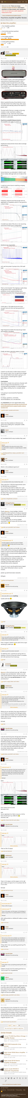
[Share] (24, 58)
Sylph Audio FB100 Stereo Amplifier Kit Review (12, 1061)
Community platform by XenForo (13, 1094)
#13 (26, 764)
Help (24, 1090)
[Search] (26, 1)
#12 (26, 734)
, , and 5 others (11, 681)
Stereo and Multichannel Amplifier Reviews (17, 1039)
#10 (26, 669)
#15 (26, 861)
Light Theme (5, 1087)
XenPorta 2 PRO (4, 1096)
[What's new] (23, 1)
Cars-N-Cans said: (6, 903)
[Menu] (2, 1)
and (8, 580)
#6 (26, 508)
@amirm (7, 511)
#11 (26, 691)
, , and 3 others (13, 453)
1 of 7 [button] (9, 1025)
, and (10, 498)
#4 (26, 464)
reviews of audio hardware (10, 7)
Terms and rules (11, 1090)
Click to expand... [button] (14, 707)
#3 (26, 435)
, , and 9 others (11, 754)
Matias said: (4, 442)
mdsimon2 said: (5, 767)
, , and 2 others (11, 820)
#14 (26, 830)
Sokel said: (4, 634)
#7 (26, 537)
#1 (26, 58)
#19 (26, 983)
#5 (26, 476)
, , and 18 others (11, 527)
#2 (26, 420)
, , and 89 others (11, 410)
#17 (26, 932)
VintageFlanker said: (6, 540)
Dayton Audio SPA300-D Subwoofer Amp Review (11, 1070)
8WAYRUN (18, 1096)
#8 (26, 590)
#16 (26, 900)
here (5, 11)
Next (14, 1025)
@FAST (3, 445)
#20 (26, 1005)
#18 (26, 959)
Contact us (3, 1090)
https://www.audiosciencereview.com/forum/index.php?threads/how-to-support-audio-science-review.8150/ (14, 405)
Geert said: (4, 479)
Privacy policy (19, 1090)
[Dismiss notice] (25, 6)
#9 (26, 631)
